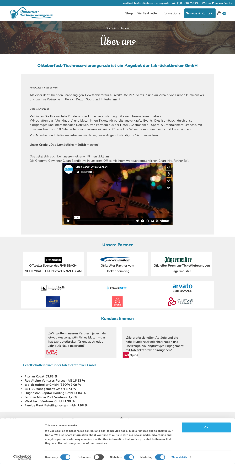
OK (206, 427)
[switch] (99, 457)
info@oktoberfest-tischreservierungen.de (145, 3)
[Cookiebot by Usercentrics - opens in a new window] (22, 457)
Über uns (124, 28)
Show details (179, 457)
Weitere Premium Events (217, 3)
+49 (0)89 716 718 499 (185, 3)
